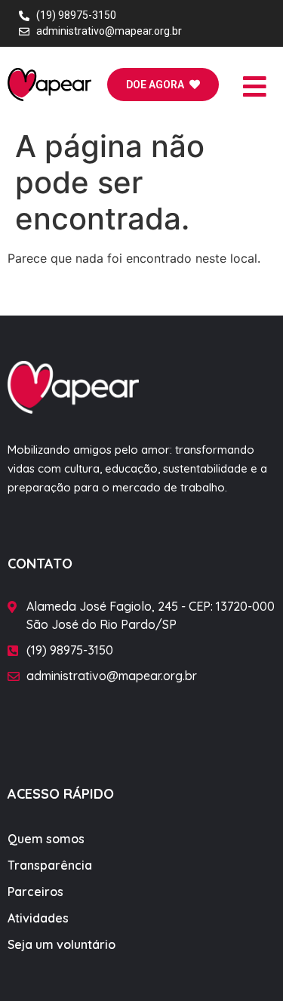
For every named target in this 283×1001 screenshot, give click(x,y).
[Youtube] (176, 728)
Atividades (38, 918)
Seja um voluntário (61, 944)
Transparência (50, 865)
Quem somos (46, 838)
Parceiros (35, 891)
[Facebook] (107, 728)
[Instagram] (142, 728)
